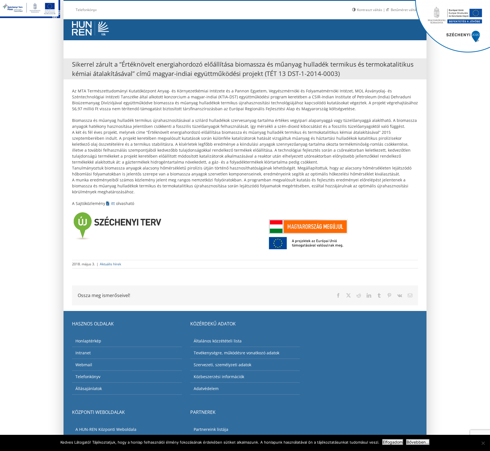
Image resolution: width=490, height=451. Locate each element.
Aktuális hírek (110, 264)
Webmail (83, 364)
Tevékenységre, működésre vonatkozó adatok (236, 352)
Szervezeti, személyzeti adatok (222, 364)
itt (113, 203)
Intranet (83, 352)
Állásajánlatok (88, 388)
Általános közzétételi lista (218, 341)
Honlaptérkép (88, 341)
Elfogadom (393, 442)
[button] (404, 47)
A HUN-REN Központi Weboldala (105, 429)
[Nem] (483, 443)
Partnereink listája (211, 429)
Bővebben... (418, 442)
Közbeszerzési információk (219, 376)
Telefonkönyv (87, 376)
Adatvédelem (206, 388)
